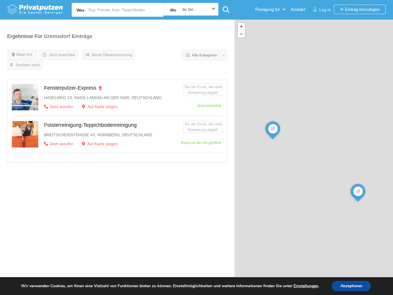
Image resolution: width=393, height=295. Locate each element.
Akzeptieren (351, 286)
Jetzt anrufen (61, 106)
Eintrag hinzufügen (362, 9)
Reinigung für (267, 9)
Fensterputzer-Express (70, 88)
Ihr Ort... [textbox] (189, 9)
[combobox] (191, 9)
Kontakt (298, 9)
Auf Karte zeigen (102, 106)
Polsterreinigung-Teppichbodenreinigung (90, 125)
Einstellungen (305, 286)
